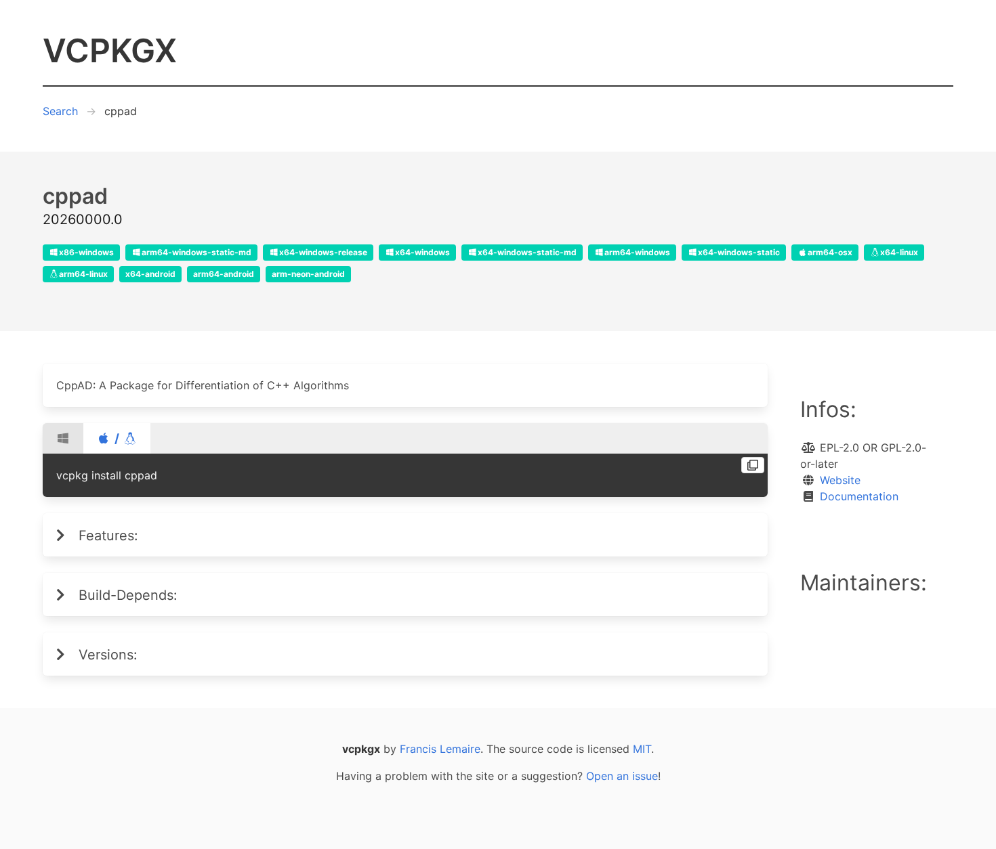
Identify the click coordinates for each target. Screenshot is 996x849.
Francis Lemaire (440, 749)
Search (60, 111)
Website (840, 480)
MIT (642, 749)
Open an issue (622, 776)
